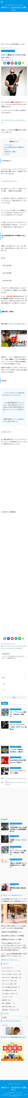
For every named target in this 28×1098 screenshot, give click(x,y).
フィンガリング (9, 648)
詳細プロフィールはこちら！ (10, 959)
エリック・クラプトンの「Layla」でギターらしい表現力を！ (18, 727)
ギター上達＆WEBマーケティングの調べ (14, 1092)
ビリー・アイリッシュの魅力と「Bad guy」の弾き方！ (18, 714)
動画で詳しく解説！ (10, 151)
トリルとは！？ (9, 145)
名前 (3, 677)
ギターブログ (18, 646)
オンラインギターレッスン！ (9, 643)
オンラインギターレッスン (8, 646)
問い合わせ (10, 1083)
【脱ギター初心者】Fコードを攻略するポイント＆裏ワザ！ (18, 865)
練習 (21, 648)
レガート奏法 (16, 648)
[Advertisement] (14, 27)
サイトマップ (17, 1083)
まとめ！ (7, 154)
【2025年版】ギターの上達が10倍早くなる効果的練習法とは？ (18, 829)
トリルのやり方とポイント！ (9, 181)
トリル (4, 648)
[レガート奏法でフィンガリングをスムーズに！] (15, 63)
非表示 (16, 141)
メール (4, 683)
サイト (3, 690)
